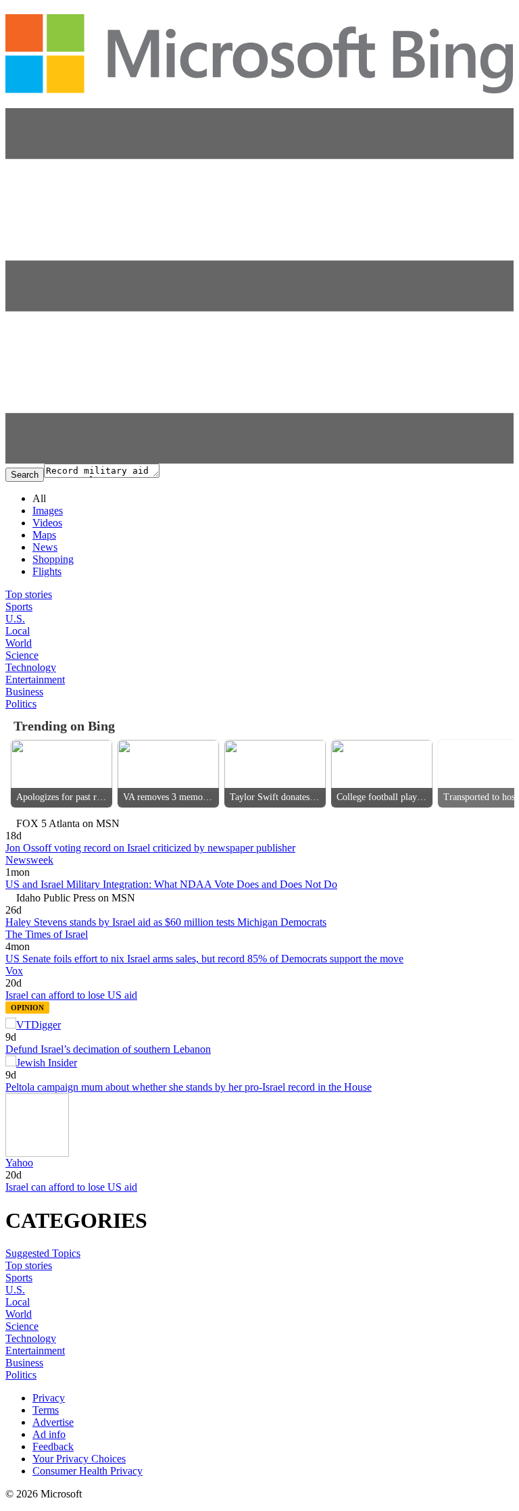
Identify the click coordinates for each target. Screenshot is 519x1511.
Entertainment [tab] (35, 679)
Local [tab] (17, 631)
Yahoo (19, 1162)
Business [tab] (24, 691)
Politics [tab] (20, 704)
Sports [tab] (18, 606)
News (44, 547)
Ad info (49, 1434)
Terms (45, 1410)
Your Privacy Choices (79, 1458)
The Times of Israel (46, 934)
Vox (14, 970)
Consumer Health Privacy (87, 1471)
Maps (44, 535)
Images (47, 510)
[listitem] (61, 774)
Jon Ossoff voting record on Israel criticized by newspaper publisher (150, 847)
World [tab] (18, 643)
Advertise (53, 1422)
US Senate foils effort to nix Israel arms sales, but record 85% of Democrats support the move (204, 958)
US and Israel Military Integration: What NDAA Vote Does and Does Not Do (171, 884)
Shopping (53, 559)
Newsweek (29, 860)
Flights (46, 571)
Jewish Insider (46, 1062)
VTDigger (38, 1025)
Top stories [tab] (28, 594)
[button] (259, 460)
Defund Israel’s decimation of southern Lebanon (108, 1049)
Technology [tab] (30, 667)
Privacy (48, 1398)
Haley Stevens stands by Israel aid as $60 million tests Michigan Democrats (165, 922)
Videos (47, 522)
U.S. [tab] (15, 618)
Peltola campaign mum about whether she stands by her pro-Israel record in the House (188, 1087)
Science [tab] (22, 655)
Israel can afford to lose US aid (71, 995)
